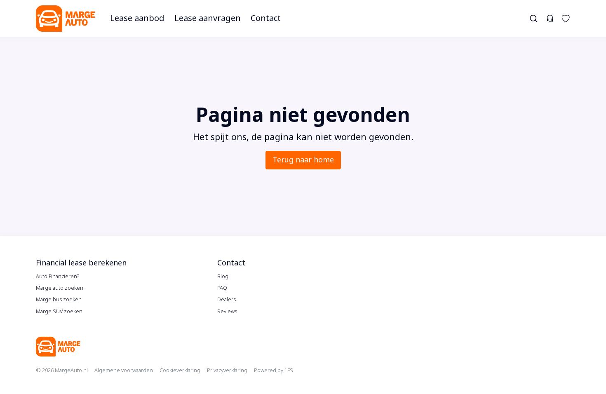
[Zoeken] (534, 18)
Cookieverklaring (180, 370)
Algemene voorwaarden (123, 370)
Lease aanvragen (207, 18)
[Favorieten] (566, 18)
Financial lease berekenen (81, 263)
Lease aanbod (137, 18)
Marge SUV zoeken (59, 311)
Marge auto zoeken (59, 288)
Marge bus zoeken (59, 299)
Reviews (227, 311)
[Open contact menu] (549, 18)
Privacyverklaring (227, 370)
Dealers (226, 299)
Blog (222, 276)
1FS (288, 370)
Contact (266, 18)
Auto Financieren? (57, 276)
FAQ (222, 288)
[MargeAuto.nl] (65, 18)
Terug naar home (303, 160)
